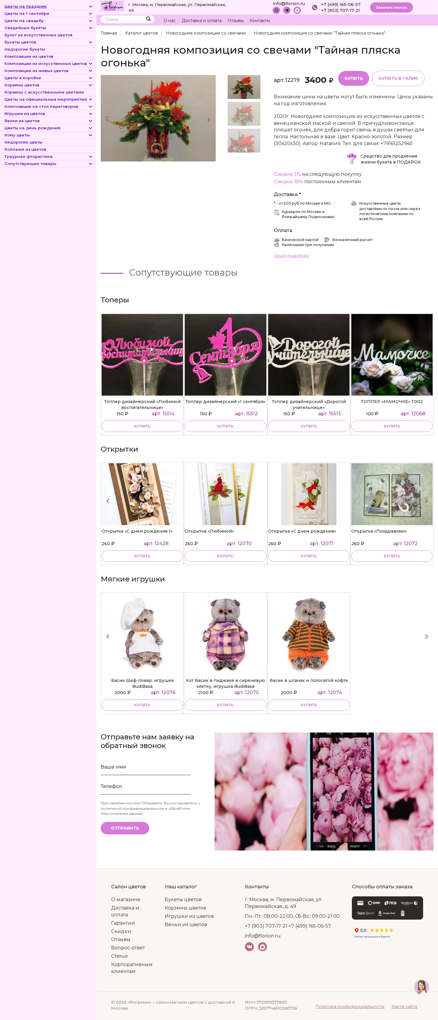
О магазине (125, 899)
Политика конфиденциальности (350, 1006)
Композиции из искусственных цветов (45, 63)
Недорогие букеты (24, 49)
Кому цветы (17, 135)
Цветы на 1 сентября (26, 13)
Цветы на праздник (25, 6)
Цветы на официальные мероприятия (45, 99)
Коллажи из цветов (25, 149)
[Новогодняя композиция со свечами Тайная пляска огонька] (158, 118)
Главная (109, 33)
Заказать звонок (391, 7)
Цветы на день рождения (32, 127)
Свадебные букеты (25, 27)
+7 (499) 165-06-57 (341, 4)
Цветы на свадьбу (24, 20)
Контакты (260, 20)
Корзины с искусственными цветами (44, 92)
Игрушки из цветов (24, 113)
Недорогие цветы (23, 142)
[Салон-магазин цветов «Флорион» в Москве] (112, 5)
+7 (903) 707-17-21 (340, 10)
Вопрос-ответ (128, 948)
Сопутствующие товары (30, 163)
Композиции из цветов (28, 56)
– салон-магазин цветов (178, 1002)
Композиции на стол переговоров (41, 106)
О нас (170, 20)
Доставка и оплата (202, 20)
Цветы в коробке (22, 77)
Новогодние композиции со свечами (206, 33)
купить (142, 426)
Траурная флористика (28, 156)
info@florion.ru (289, 3)
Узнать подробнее (291, 256)
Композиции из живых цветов (36, 70)
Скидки (121, 931)
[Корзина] (406, 20)
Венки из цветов (22, 120)
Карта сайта (404, 1006)
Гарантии (123, 923)
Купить (353, 78)
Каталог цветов (141, 33)
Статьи (119, 956)
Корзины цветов (21, 85)
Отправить (125, 828)
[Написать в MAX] (297, 10)
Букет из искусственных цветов (38, 34)
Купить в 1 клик (398, 78)
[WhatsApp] (276, 10)
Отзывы (236, 20)
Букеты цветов (20, 42)
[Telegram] (287, 10)
